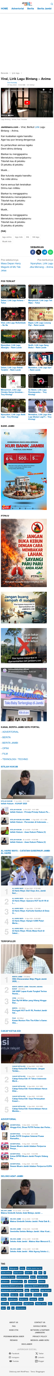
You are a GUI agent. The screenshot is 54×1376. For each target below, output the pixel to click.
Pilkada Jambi (41, 1303)
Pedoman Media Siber (14, 1336)
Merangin (37, 1295)
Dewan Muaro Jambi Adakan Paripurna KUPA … (31, 1167)
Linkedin (41, 1357)
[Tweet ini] (38, 252)
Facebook (15, 1353)
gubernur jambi (22, 1277)
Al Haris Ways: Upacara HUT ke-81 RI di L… (30, 902)
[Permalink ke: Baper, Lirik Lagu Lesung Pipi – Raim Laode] (40, 314)
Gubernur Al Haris (8, 1277)
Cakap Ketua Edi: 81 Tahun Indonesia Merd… (29, 1079)
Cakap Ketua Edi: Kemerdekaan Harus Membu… (29, 1109)
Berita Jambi (17, 977)
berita (22, 1268)
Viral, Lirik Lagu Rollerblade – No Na (13, 323)
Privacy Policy (40, 1336)
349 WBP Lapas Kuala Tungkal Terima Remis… (29, 992)
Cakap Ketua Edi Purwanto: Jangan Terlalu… (28, 1069)
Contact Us (39, 1322)
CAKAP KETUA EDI (11, 1030)
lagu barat (34, 1290)
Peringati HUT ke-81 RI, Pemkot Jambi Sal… (29, 1011)
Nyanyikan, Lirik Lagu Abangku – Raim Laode (11, 346)
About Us (13, 1322)
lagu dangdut (46, 1290)
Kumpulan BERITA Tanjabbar (12, 1290)
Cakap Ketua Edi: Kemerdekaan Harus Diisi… (29, 1089)
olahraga (5, 1303)
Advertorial (8, 1119)
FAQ (13, 1326)
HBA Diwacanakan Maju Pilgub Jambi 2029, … (29, 980)
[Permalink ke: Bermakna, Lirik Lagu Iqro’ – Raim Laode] (40, 359)
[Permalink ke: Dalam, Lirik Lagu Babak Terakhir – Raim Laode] (13, 359)
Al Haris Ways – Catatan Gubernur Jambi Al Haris (25, 851)
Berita (14, 987)
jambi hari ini (42, 1277)
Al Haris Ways (17, 888)
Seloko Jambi (6, 1211)
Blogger (41, 1361)
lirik (27, 237)
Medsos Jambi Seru (40, 1340)
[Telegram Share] (44, 252)
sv (8, 1308)
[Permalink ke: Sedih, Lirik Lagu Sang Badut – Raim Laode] (40, 336)
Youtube (15, 1361)
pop (50, 1303)
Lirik (37, 127)
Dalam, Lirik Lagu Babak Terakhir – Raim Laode (12, 368)
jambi (33, 1277)
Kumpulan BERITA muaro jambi (36, 1286)
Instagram (15, 1357)
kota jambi (32, 1281)
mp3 (45, 1295)
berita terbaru (6, 1273)
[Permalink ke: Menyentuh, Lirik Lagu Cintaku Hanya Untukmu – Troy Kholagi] (13, 381)
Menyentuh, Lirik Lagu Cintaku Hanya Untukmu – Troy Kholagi (12, 392)
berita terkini (18, 1273)
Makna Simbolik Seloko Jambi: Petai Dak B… (30, 1221)
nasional (33, 1299)
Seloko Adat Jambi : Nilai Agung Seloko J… (30, 1251)
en (35, 1273)
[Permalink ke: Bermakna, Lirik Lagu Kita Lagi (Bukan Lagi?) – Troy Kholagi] (40, 406)
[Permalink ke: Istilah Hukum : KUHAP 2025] (27, 784)
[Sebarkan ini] (32, 252)
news (41, 1299)
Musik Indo (6, 241)
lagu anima (7, 237)
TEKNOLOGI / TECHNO (15, 759)
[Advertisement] (27, 41)
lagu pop (14, 1295)
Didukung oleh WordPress (19, 1371)
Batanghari (14, 1268)
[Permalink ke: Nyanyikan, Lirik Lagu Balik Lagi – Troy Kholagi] (13, 406)
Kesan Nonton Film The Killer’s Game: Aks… (29, 1021)
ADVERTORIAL (10, 731)
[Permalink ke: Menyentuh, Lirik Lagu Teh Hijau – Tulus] (40, 291)
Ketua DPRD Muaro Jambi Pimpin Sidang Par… (29, 1157)
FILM (5, 753)
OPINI (5, 748)
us (13, 1308)
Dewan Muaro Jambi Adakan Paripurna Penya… (28, 1147)
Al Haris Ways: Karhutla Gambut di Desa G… (30, 912)
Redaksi (14, 1340)
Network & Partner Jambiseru (39, 1331)
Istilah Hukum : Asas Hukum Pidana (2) (28, 842)
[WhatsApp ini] (50, 252)
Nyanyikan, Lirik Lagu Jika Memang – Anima (41, 263)
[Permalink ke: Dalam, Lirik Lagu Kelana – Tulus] (13, 291)
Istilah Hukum (9, 766)
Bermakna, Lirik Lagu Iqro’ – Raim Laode (40, 368)
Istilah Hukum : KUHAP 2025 (14, 803)
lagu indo (19, 237)
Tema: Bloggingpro (38, 1371)
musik (4, 1299)
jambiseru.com (17, 1281)
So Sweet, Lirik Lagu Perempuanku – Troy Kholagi (37, 392)
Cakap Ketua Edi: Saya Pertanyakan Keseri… (28, 1099)
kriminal (42, 1281)
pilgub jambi (28, 1303)
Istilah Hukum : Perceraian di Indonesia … (29, 822)
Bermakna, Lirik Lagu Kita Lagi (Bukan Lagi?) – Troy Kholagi (40, 416)
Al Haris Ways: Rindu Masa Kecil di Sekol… (28, 932)
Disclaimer (26, 1344)
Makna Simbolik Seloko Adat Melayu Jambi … (22, 1213)
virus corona (21, 1308)
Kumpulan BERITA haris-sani (12, 1286)
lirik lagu (36, 237)
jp (25, 1281)
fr (44, 1273)
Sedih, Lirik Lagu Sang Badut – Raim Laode (38, 346)
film (40, 1273)
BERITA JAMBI (10, 742)
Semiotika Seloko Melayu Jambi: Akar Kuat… (30, 1231)
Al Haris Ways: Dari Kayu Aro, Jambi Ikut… (29, 891)
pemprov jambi (16, 1303)
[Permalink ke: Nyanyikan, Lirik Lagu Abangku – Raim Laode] (13, 336)
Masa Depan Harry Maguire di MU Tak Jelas (11, 265)
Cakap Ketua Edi (18, 1066)
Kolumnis (26, 820)
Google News (39, 1326)
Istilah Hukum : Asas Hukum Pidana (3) (28, 832)
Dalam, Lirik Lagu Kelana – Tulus (13, 301)
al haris (4, 1268)
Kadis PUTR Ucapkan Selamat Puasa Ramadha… (27, 1137)
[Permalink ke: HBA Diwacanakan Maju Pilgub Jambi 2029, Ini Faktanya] (27, 959)
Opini (14, 998)
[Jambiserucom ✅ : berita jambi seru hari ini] (27, 3)
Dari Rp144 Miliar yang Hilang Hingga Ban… (29, 1001)
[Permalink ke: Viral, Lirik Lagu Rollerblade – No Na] (13, 314)
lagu (26, 1290)
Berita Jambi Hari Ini (34, 1268)
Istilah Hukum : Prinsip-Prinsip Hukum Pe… (30, 812)
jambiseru (5, 1281)
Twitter (41, 1353)
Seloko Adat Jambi (12, 1176)
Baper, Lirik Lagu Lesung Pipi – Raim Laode (39, 323)
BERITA (6, 737)
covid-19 (29, 1273)
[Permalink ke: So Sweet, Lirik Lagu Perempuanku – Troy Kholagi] (40, 381)
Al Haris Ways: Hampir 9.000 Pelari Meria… (28, 922)
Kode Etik (13, 1330)
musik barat (13, 1299)
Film (14, 1018)
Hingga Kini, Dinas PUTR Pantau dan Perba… (31, 1127)
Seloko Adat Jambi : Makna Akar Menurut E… (31, 1241)
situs (3, 1308)
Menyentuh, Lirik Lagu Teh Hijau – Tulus (40, 301)
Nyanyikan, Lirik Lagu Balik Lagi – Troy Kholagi (13, 415)
